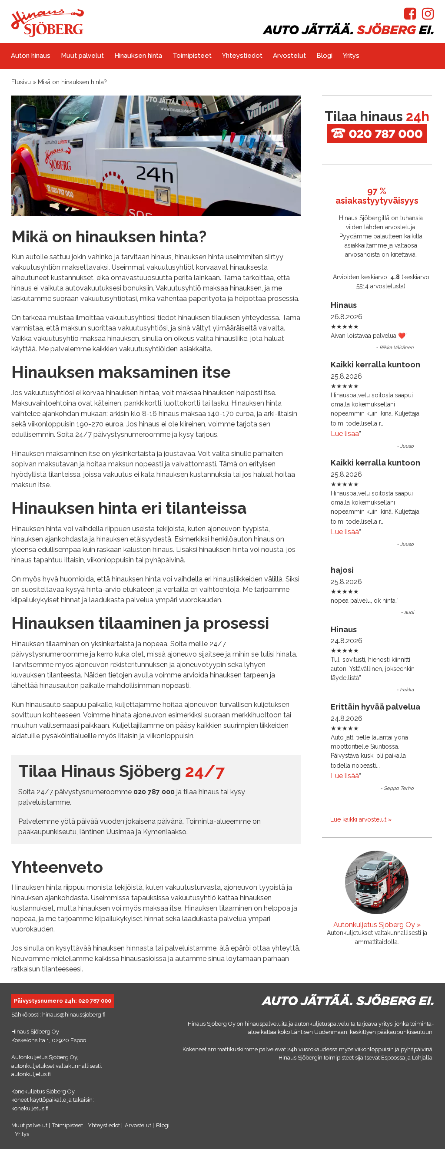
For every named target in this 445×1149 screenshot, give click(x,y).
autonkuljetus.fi (31, 1074)
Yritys (351, 55)
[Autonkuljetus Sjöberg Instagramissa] (428, 16)
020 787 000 (94, 1000)
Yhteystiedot (242, 55)
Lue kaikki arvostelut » (361, 819)
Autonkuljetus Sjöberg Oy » (377, 925)
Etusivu (21, 82)
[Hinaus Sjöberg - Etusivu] (47, 34)
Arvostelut (289, 55)
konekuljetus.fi (30, 1108)
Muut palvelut (82, 55)
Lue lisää (345, 433)
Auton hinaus (30, 55)
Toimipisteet (192, 55)
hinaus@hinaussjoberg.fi (74, 1014)
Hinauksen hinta (138, 55)
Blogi (324, 55)
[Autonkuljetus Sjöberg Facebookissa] (410, 16)
